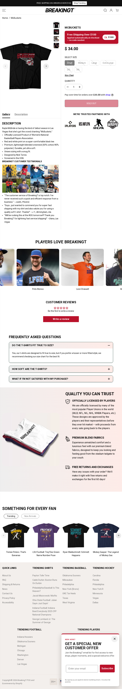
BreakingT (22, 680)
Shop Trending (80, 3)
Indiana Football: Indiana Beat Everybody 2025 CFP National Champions (44, 611)
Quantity (70, 81)
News (4, 589)
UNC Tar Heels (69, 593)
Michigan (21, 646)
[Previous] (5, 66)
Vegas (96, 598)
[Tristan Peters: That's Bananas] (16, 535)
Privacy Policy (8, 598)
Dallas (95, 602)
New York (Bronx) (70, 589)
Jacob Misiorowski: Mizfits (44, 595)
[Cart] (117, 10)
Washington (22, 655)
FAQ (4, 580)
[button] (4, 10)
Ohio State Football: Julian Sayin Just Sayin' (44, 602)
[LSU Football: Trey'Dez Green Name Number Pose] (46, 535)
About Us (6, 575)
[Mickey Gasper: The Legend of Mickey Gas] (105, 535)
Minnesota (98, 593)
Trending (11, 516)
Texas (65, 598)
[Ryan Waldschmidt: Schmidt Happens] (75, 535)
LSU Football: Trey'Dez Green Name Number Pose (46, 554)
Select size (71, 57)
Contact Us (7, 593)
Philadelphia (68, 584)
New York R (98, 589)
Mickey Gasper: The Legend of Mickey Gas (106, 554)
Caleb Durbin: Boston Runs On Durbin (44, 581)
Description (21, 114)
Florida (96, 580)
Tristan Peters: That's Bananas (16, 554)
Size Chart (69, 75)
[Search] (105, 10)
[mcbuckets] (26, 66)
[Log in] (111, 10)
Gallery (6, 114)
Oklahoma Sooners (71, 575)
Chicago (21, 650)
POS (29, 680)
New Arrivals (30, 516)
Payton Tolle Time (40, 575)
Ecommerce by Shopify (12, 683)
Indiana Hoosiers (25, 637)
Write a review (61, 319)
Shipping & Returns (11, 584)
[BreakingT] (60, 10)
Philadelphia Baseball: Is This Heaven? (45, 589)
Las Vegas (22, 664)
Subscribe (107, 668)
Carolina (96, 575)
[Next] (46, 66)
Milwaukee (67, 580)
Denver (20, 659)
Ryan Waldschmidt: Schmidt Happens (76, 554)
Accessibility (8, 602)
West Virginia (68, 602)
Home (5, 18)
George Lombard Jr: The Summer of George (43, 621)
